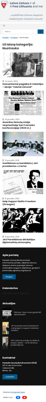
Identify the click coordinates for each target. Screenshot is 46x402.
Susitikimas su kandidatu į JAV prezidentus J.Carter (20, 164)
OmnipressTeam (18, 392)
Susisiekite (10, 377)
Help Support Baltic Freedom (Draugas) (19, 203)
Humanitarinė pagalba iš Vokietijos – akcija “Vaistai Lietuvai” (22, 85)
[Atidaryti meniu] (3, 25)
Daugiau (9, 277)
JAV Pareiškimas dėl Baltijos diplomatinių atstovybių (18, 241)
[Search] (41, 31)
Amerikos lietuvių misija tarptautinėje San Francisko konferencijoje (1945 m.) (18, 125)
